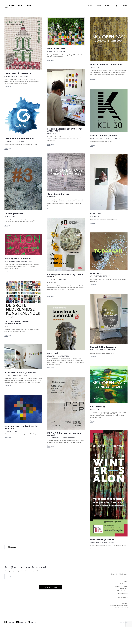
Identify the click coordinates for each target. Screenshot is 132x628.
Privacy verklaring (123, 622)
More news (12, 547)
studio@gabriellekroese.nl (119, 605)
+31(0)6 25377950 (121, 608)
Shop (115, 6)
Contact (125, 6)
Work (90, 6)
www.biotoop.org (122, 597)
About (98, 6)
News (107, 6)
